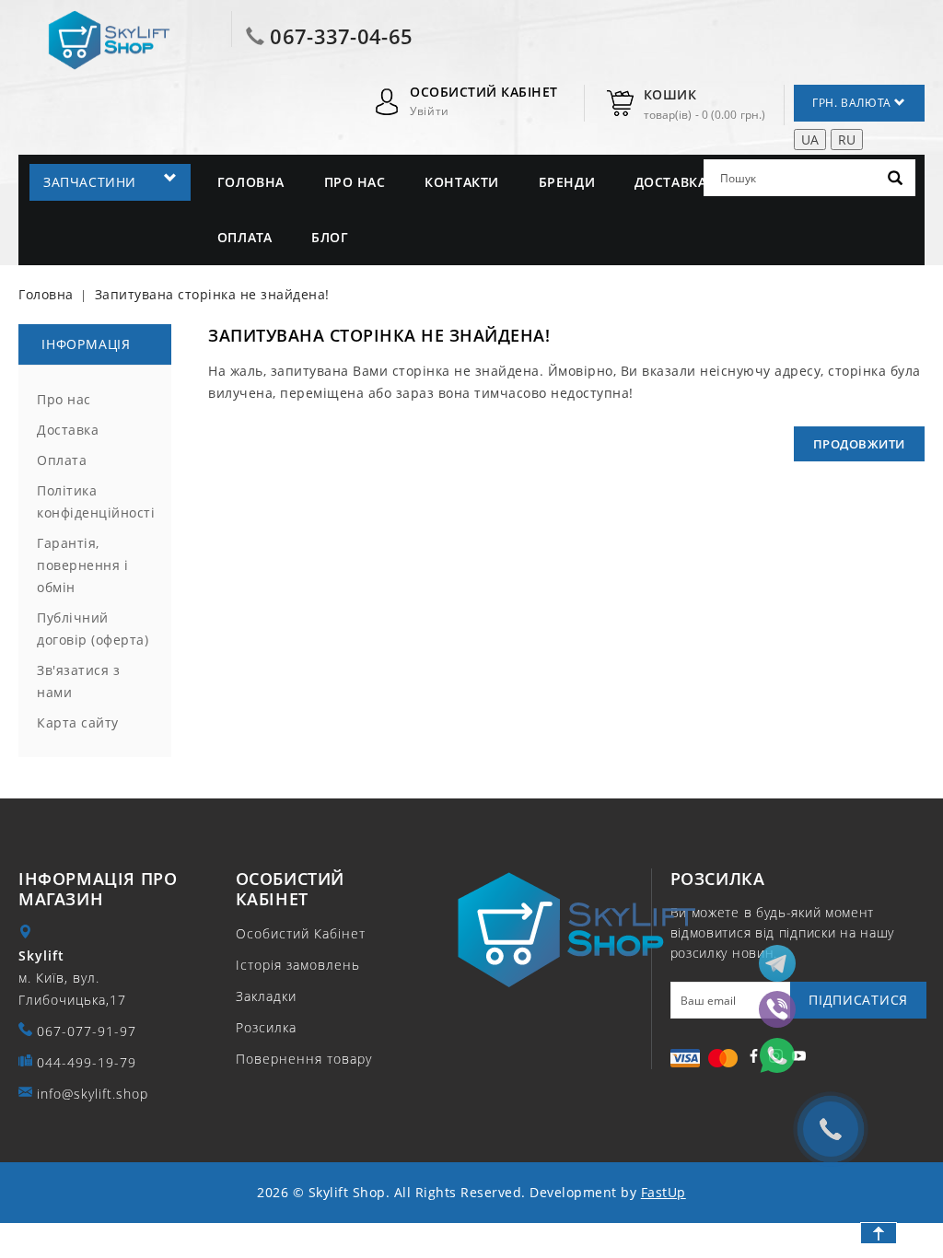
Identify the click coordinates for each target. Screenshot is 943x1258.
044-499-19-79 (86, 1062)
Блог (329, 237)
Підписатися (858, 999)
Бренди (567, 182)
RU (847, 139)
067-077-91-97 (86, 1031)
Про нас (355, 182)
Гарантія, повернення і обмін (82, 565)
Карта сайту (78, 722)
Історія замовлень (298, 964)
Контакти (462, 182)
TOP (878, 1233)
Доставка (670, 182)
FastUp (663, 1192)
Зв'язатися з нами (78, 681)
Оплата (245, 237)
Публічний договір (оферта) (92, 628)
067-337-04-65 (341, 36)
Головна (251, 182)
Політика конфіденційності (95, 501)
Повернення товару (304, 1058)
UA (810, 139)
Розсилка (266, 1027)
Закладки (266, 996)
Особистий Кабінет (301, 933)
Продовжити (859, 444)
